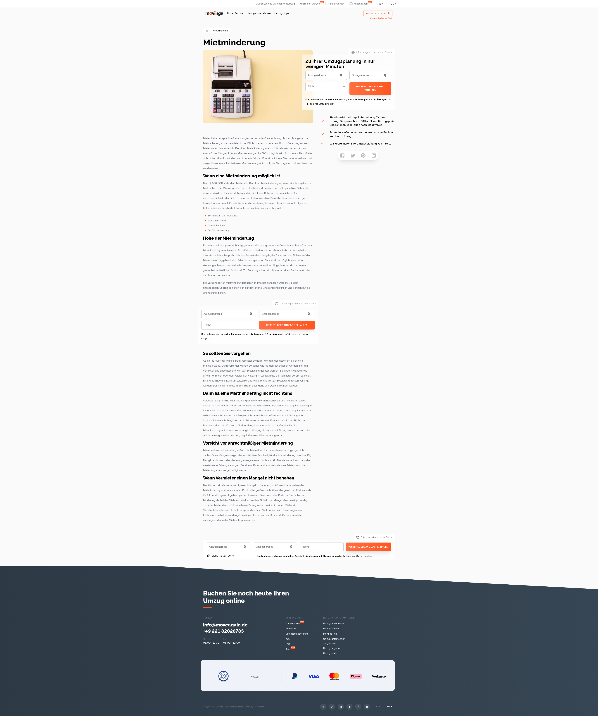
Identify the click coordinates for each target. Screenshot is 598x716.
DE (380, 3)
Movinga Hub (330, 633)
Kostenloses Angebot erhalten (287, 325)
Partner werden (336, 3)
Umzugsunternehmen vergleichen (334, 641)
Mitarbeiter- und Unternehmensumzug (275, 3)
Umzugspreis (330, 653)
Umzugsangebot (331, 648)
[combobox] (225, 314)
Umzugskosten (331, 628)
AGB (288, 639)
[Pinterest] (332, 707)
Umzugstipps (281, 13)
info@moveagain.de (225, 624)
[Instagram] (358, 707)
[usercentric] (323, 707)
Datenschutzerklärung (297, 633)
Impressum (291, 628)
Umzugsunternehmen (259, 13)
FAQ (288, 644)
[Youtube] (367, 707)
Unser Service (235, 13)
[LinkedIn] (341, 707)
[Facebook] (349, 707)
